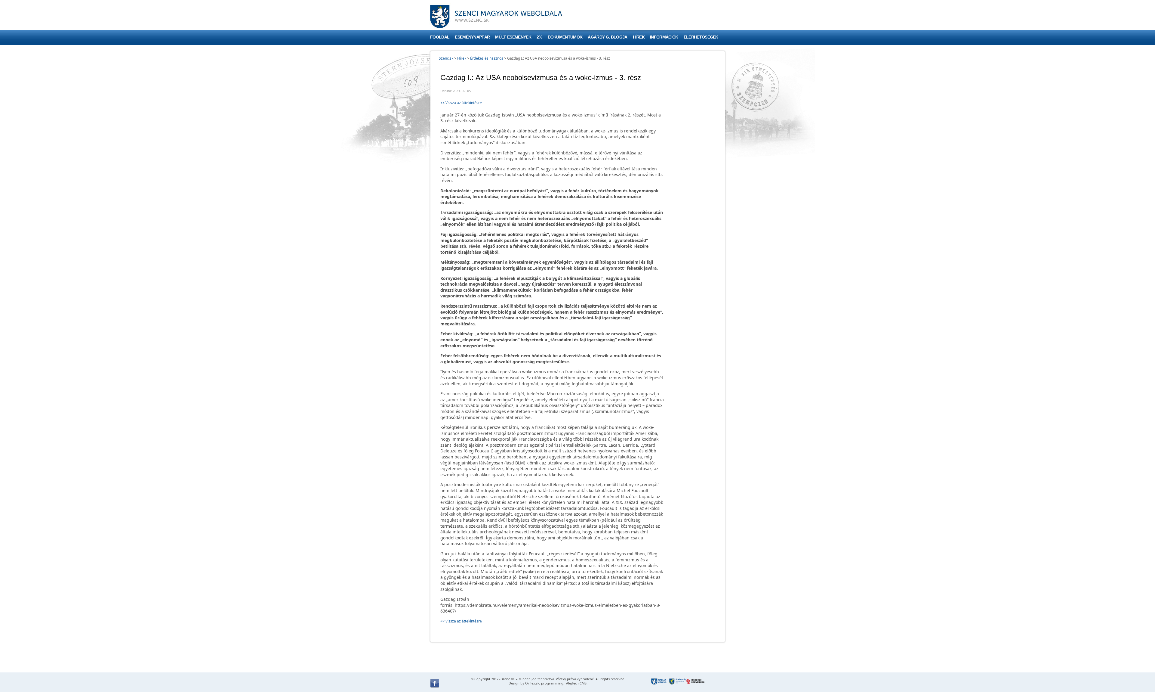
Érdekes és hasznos (486, 58)
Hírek (639, 37)
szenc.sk (507, 679)
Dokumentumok (565, 37)
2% (539, 37)
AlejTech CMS (576, 683)
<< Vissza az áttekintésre (461, 102)
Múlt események (513, 37)
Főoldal (439, 37)
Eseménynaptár (472, 37)
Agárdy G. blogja (607, 37)
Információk (664, 37)
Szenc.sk (446, 58)
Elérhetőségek (701, 37)
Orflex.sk (532, 683)
